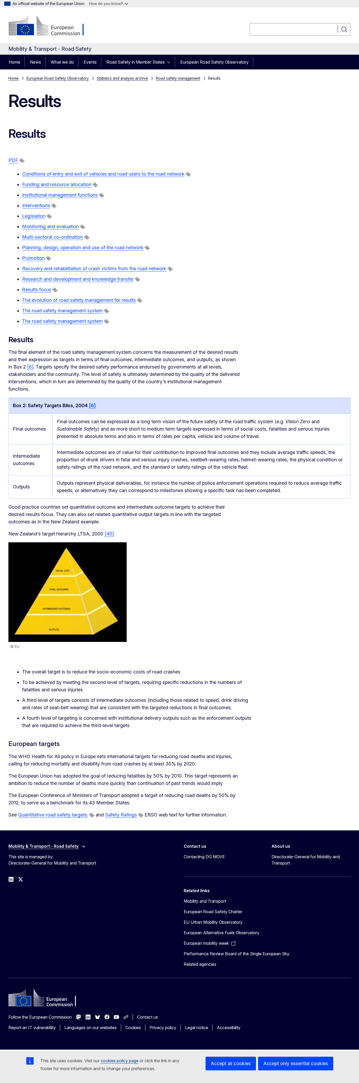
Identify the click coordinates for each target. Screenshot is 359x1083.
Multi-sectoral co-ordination (52, 237)
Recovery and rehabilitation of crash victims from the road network (94, 268)
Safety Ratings (121, 815)
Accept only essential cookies (295, 1063)
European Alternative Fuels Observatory (221, 932)
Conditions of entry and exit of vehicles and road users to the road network (103, 174)
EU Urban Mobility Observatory (213, 922)
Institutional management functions (60, 195)
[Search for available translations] (21, 160)
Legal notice (196, 1027)
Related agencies (200, 964)
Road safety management (178, 78)
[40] (109, 534)
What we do (62, 62)
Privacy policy (163, 1027)
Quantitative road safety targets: (53, 815)
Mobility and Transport (205, 901)
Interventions (36, 205)
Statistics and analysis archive (122, 78)
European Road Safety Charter (213, 911)
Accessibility (228, 1027)
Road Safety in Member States (135, 62)
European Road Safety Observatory (214, 62)
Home (14, 62)
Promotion (33, 258)
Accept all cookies (231, 1063)
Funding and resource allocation (56, 184)
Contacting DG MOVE (204, 856)
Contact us (147, 1017)
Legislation (33, 216)
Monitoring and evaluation (50, 226)
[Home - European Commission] (50, 26)
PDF (13, 160)
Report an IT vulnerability (32, 1027)
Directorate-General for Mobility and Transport (305, 860)
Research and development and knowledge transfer (78, 279)
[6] (30, 367)
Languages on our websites (90, 1027)
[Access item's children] (170, 62)
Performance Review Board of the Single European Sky (236, 953)
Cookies (133, 1027)
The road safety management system (62, 310)
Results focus (36, 289)
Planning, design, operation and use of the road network (82, 247)
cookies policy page (120, 1060)
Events (90, 62)
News (35, 62)
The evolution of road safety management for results (79, 300)
